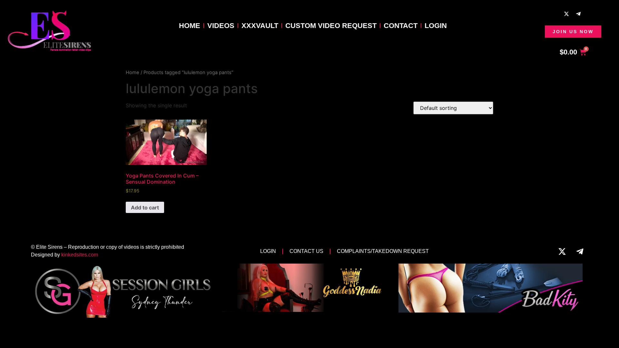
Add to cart (145, 207)
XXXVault (259, 26)
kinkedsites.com (79, 254)
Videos (220, 26)
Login (436, 26)
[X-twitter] (566, 14)
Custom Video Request (331, 26)
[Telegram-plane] (578, 14)
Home (189, 26)
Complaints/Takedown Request (383, 251)
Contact (401, 26)
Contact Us (306, 251)
